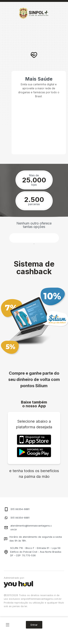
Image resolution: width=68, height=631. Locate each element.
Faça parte (34, 238)
